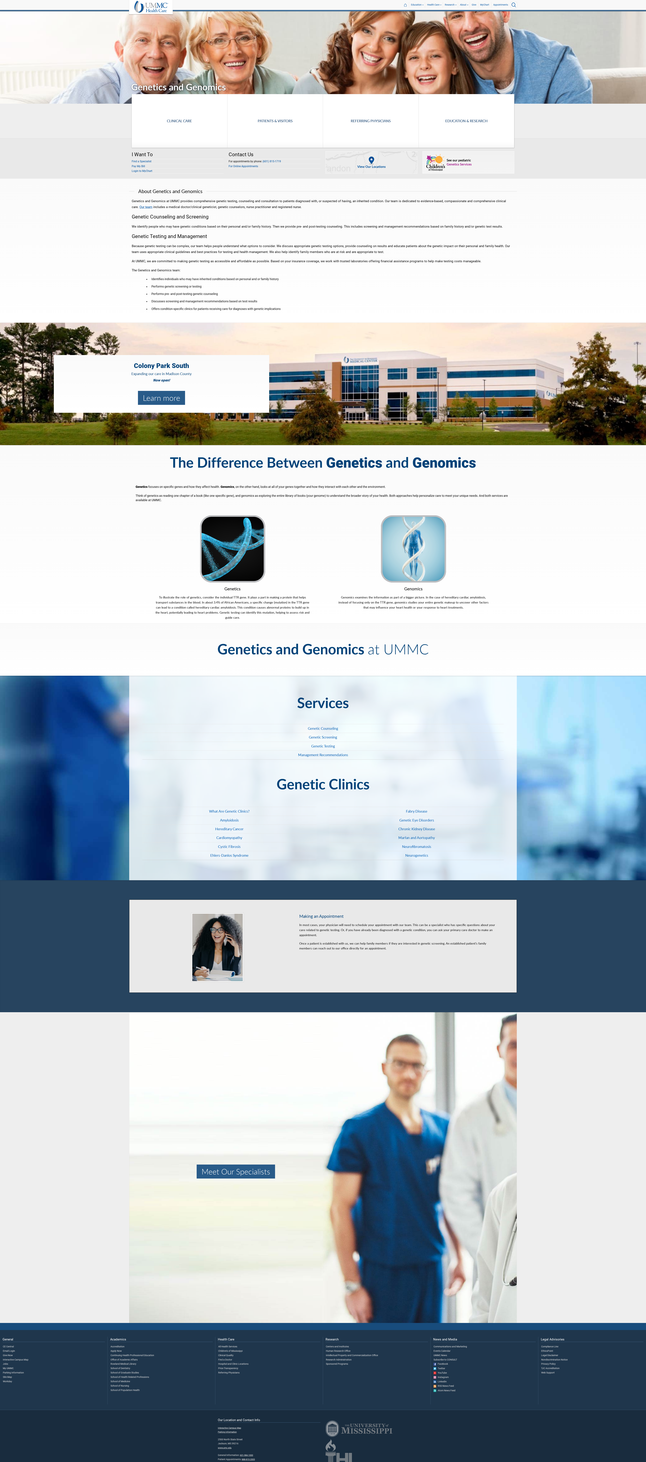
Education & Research (466, 120)
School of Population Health (125, 1390)
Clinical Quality (226, 1355)
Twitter (440, 1368)
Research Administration (339, 1359)
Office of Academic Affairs (124, 1359)
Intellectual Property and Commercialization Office (352, 1355)
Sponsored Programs (337, 1364)
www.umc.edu (224, 1448)
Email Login (9, 1351)
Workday (7, 1381)
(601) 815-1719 (272, 161)
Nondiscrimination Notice (554, 1359)
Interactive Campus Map (15, 1359)
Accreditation (117, 1346)
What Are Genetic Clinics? (229, 811)
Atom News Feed (445, 1390)
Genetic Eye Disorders (416, 820)
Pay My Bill (138, 166)
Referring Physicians (371, 120)
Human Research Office (338, 1351)
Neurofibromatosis (416, 846)
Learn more (161, 398)
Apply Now (116, 1351)
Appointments (500, 4)
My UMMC (8, 1368)
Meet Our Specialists (236, 1171)
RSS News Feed (445, 1386)
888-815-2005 (248, 1459)
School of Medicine (120, 1381)
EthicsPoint (547, 1351)
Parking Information (13, 1372)
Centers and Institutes (337, 1346)
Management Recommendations (323, 754)
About (463, 4)
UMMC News (440, 1355)
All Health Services (227, 1346)
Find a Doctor (225, 1359)
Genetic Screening (323, 737)
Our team (145, 207)
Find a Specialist (141, 161)
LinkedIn (441, 1381)
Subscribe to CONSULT (445, 1359)
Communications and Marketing (450, 1346)
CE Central (8, 1346)
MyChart (484, 4)
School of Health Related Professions (130, 1377)
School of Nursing (120, 1386)
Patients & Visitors (275, 120)
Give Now (8, 1355)
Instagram (442, 1377)
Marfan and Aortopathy (416, 837)
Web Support (548, 1372)
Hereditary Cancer (229, 829)
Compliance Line (549, 1346)
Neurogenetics (416, 855)
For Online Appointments (243, 166)
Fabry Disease (416, 811)
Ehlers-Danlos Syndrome (229, 855)
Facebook (442, 1364)
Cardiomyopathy (229, 837)
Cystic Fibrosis (229, 846)
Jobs (5, 1364)
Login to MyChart (142, 171)
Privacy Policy (548, 1364)
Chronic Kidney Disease (416, 829)
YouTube (441, 1373)
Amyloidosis (229, 820)
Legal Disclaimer (549, 1355)
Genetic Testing (323, 746)
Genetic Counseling (323, 728)
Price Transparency (228, 1368)
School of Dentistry (120, 1368)
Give (474, 4)
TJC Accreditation (550, 1368)
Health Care (433, 4)
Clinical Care (179, 120)
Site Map (7, 1377)
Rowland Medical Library (123, 1364)
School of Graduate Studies (125, 1372)
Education (416, 4)
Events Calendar (442, 1351)
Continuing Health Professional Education (132, 1355)
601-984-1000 (246, 1455)
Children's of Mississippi (230, 1351)
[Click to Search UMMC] (514, 5)
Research (450, 4)
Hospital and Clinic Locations (233, 1364)
